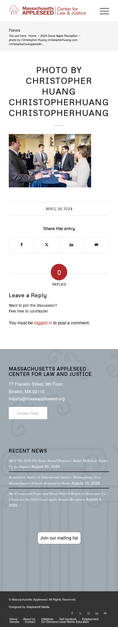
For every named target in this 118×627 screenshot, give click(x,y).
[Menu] (101, 11)
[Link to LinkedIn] (97, 613)
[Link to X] (80, 613)
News (14, 30)
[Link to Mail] (105, 613)
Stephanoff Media (37, 606)
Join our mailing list (59, 538)
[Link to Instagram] (89, 613)
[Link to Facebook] (72, 613)
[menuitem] (101, 11)
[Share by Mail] (96, 244)
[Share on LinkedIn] (71, 244)
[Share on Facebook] (21, 244)
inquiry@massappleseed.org (37, 398)
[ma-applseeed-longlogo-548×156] (49, 11)
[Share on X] (46, 244)
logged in (43, 322)
